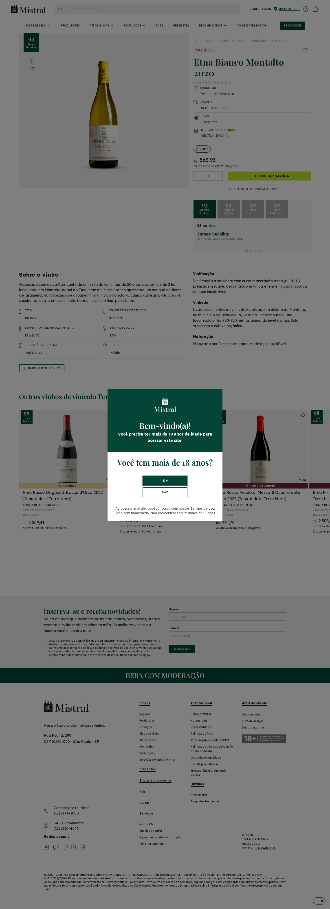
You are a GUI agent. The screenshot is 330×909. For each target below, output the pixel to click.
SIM (165, 480)
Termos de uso (202, 508)
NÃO (165, 492)
